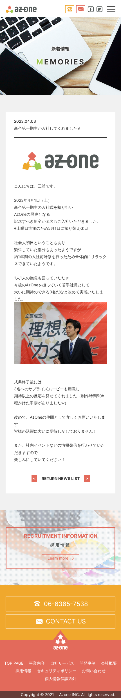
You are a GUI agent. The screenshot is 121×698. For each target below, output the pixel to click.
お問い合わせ (94, 670)
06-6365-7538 (60, 604)
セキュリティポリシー (56, 670)
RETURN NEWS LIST (61, 478)
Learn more (58, 558)
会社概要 (109, 663)
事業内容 (37, 663)
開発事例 (87, 663)
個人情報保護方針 (60, 678)
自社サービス (62, 663)
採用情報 (23, 670)
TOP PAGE (13, 663)
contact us (60, 621)
